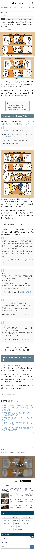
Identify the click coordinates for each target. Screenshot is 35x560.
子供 (21, 19)
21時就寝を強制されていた (17, 107)
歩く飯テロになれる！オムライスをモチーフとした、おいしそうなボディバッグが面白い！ (17, 453)
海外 (5, 520)
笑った (5, 529)
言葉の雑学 (25, 523)
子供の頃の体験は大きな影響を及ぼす (18, 109)
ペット (30, 517)
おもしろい (6, 526)
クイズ (11, 523)
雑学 (2, 7)
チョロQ (15, 19)
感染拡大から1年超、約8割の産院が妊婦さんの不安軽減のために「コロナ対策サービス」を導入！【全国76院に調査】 (18, 408)
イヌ (18, 517)
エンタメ (6, 7)
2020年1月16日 (26, 292)
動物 (30, 7)
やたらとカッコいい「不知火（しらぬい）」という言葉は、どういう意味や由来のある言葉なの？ (17, 449)
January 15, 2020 (19, 143)
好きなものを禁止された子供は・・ (17, 105)
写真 (23, 520)
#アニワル (24, 134)
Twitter (8, 19)
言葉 (12, 529)
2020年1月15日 (24, 314)
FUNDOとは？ (6, 538)
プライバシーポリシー (8, 542)
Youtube (16, 520)
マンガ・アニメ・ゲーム (14, 7)
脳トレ (14, 526)
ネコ (25, 526)
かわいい (6, 517)
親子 (31, 19)
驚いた (28, 520)
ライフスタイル (24, 7)
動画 (13, 517)
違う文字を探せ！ (20, 529)
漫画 (26, 19)
